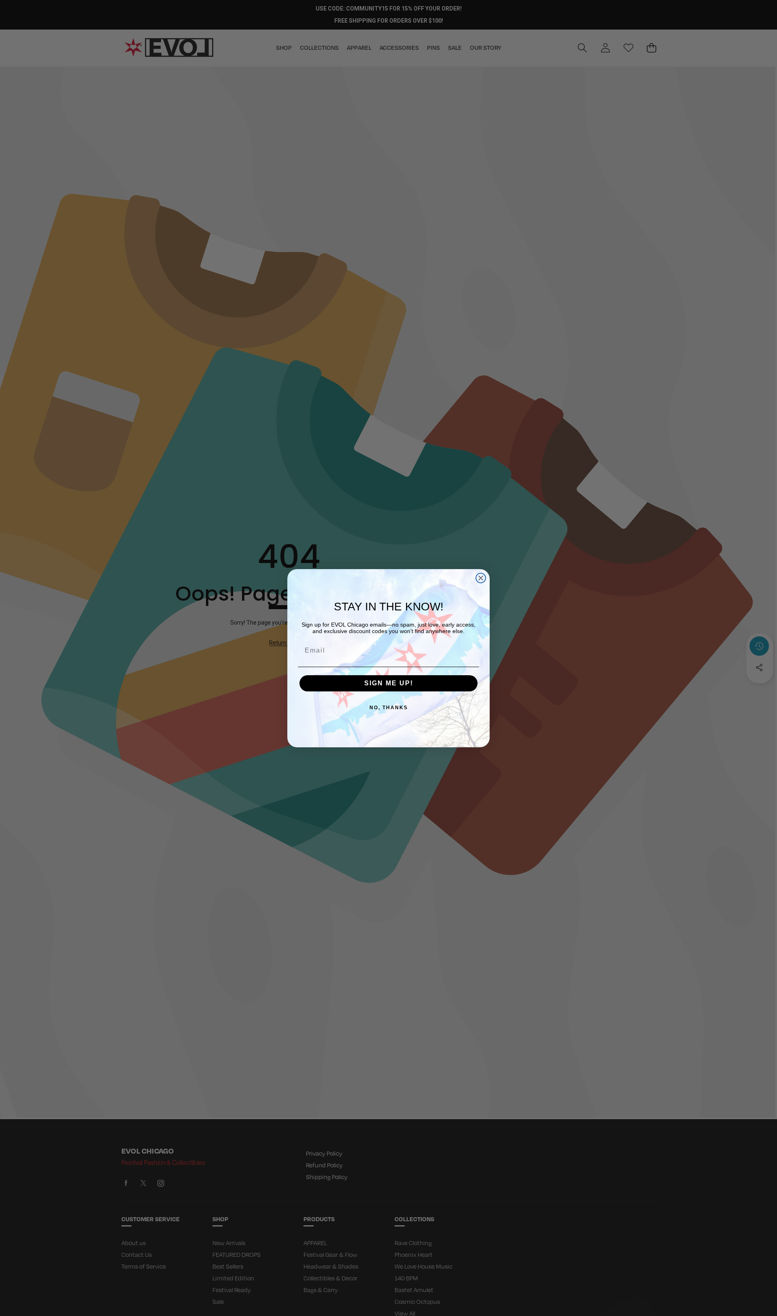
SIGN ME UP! (388, 683)
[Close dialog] (481, 578)
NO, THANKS (388, 707)
